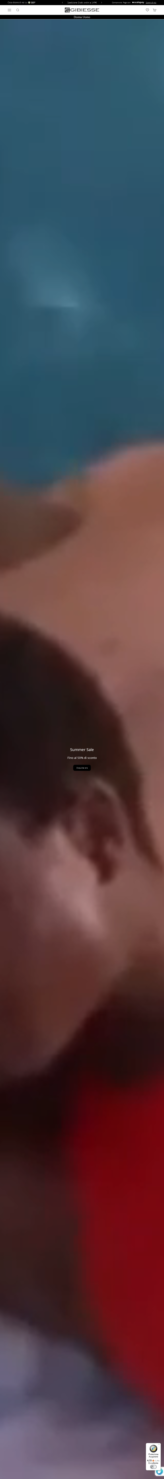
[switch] (153, 1467)
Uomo (86, 17)
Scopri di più (151, 2)
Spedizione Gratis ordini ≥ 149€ (82, 2)
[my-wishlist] (147, 10)
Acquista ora (82, 768)
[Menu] (159, 1445)
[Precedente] (62, 2)
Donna (77, 17)
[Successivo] (102, 2)
